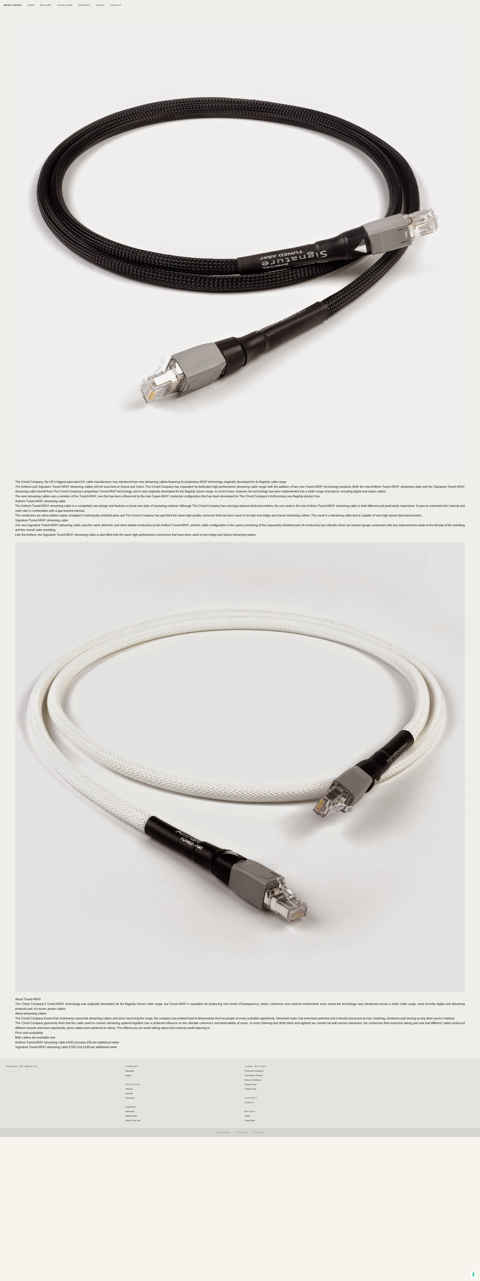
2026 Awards (131, 1116)
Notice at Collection (253, 1080)
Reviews (129, 1089)
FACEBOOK (241, 1132)
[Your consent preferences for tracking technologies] (473, 1274)
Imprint (128, 1075)
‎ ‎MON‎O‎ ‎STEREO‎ (12, 5)
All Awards (130, 1111)
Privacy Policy (250, 1084)
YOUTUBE (258, 1132)
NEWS (31, 5)
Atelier (247, 1116)
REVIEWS (45, 5)
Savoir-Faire (250, 1120)
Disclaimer (130, 1071)
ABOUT (100, 5)
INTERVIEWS (65, 5)
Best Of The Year (133, 1120)
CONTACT (115, 5)
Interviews (130, 1098)
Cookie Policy (250, 1089)
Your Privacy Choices (254, 1075)
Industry (129, 1093)
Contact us (249, 1102)
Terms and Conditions (254, 1071)
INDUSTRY (84, 5)
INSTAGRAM (223, 1132)
